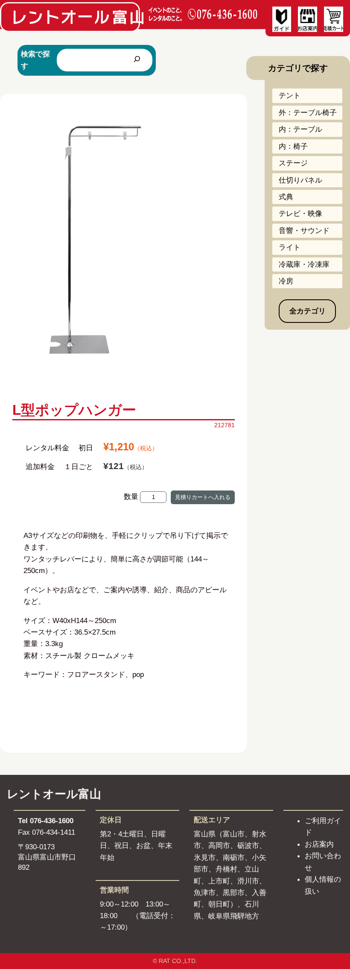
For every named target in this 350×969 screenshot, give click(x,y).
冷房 (286, 281)
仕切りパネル (300, 180)
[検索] (137, 60)
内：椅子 (293, 146)
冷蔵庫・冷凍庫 (304, 264)
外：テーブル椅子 (308, 112)
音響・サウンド (304, 230)
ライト (289, 247)
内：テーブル (300, 129)
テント (289, 95)
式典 (286, 196)
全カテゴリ (307, 311)
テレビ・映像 (300, 213)
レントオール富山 (54, 794)
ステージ (293, 163)
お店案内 (319, 844)
